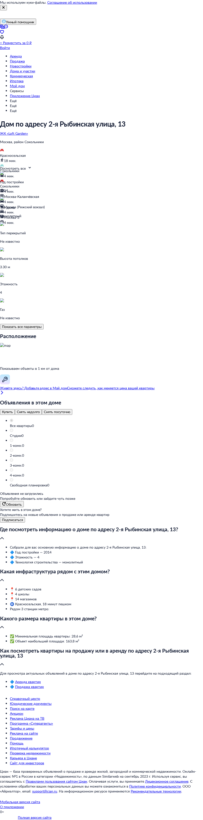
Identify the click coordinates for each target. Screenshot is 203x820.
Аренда (16, 56)
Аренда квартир (28, 681)
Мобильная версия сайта (20, 801)
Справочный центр (25, 698)
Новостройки (20, 66)
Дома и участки (22, 71)
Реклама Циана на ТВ (27, 718)
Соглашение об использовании (72, 2)
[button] (106, 425)
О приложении (12, 806)
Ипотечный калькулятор (29, 748)
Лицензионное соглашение (166, 781)
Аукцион (16, 713)
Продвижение (21, 738)
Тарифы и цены (22, 728)
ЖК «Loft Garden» (14, 133)
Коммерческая (21, 76)
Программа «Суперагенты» (31, 723)
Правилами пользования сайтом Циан (56, 781)
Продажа (17, 61)
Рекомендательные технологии (156, 791)
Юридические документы (30, 703)
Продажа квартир (29, 686)
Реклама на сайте (24, 733)
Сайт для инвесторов (27, 763)
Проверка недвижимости (30, 753)
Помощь (17, 743)
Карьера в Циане (23, 758)
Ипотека (17, 81)
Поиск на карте (22, 708)
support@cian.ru (44, 791)
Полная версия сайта (34, 817)
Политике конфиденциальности (155, 786)
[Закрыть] (3, 7)
